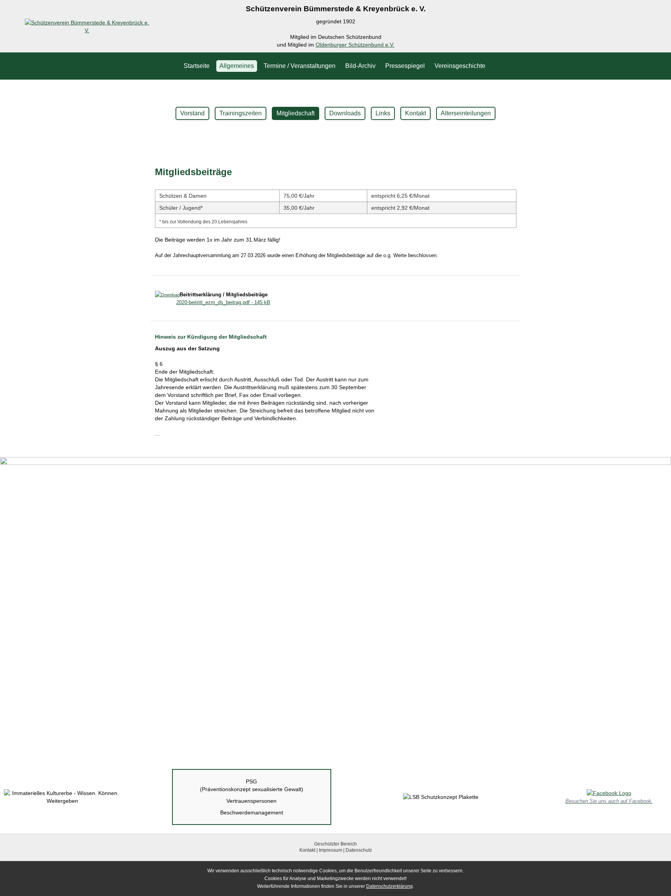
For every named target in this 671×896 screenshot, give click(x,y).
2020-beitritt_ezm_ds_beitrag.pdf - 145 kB (223, 302)
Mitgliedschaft (295, 113)
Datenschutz (359, 850)
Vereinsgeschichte (460, 66)
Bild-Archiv (360, 66)
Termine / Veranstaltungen (300, 66)
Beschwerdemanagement (251, 812)
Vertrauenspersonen (251, 801)
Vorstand (192, 113)
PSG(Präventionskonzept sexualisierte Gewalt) (251, 785)
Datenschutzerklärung (389, 886)
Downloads (345, 113)
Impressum (330, 850)
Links (382, 113)
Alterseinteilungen (466, 113)
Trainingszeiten (240, 113)
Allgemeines (236, 66)
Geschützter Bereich (335, 844)
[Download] (167, 294)
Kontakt (415, 113)
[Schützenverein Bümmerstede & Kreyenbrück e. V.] (87, 30)
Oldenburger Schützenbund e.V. (355, 45)
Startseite (197, 66)
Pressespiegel (405, 66)
